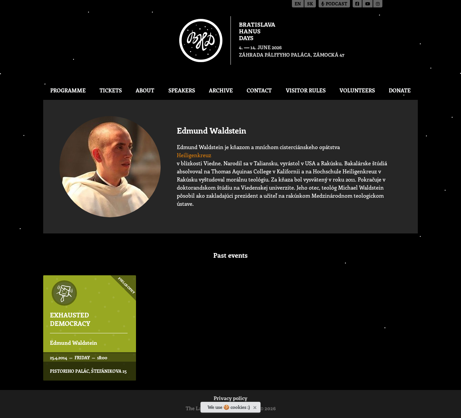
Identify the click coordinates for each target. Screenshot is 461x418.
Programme (68, 90)
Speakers (181, 90)
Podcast (336, 4)
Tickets (111, 90)
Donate (400, 90)
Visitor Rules (306, 90)
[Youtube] (367, 3)
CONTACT (259, 90)
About (145, 90)
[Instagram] (377, 3)
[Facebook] (357, 3)
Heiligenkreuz (194, 155)
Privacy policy (230, 398)
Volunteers (357, 90)
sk (310, 4)
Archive (221, 90)
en (298, 4)
